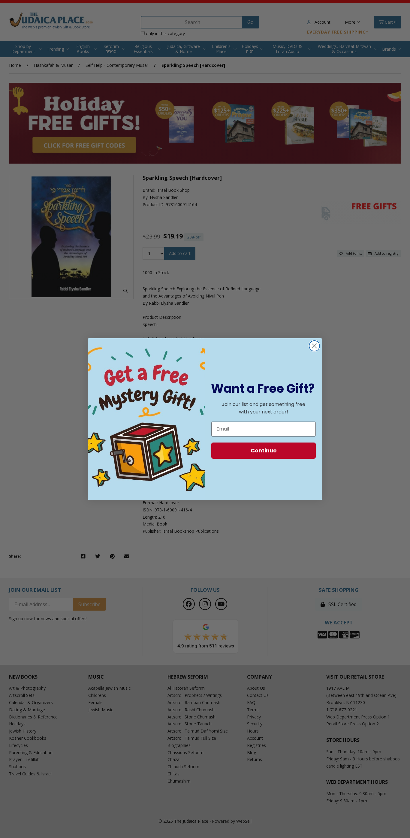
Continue (264, 450)
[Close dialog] (314, 346)
